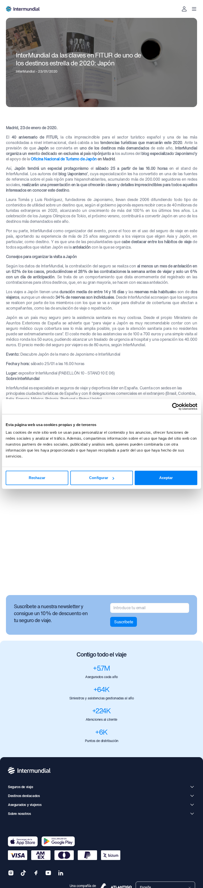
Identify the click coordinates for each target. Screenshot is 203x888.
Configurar (98, 478)
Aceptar (166, 478)
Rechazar (37, 478)
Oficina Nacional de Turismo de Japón (64, 159)
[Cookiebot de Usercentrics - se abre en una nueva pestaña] (175, 406)
